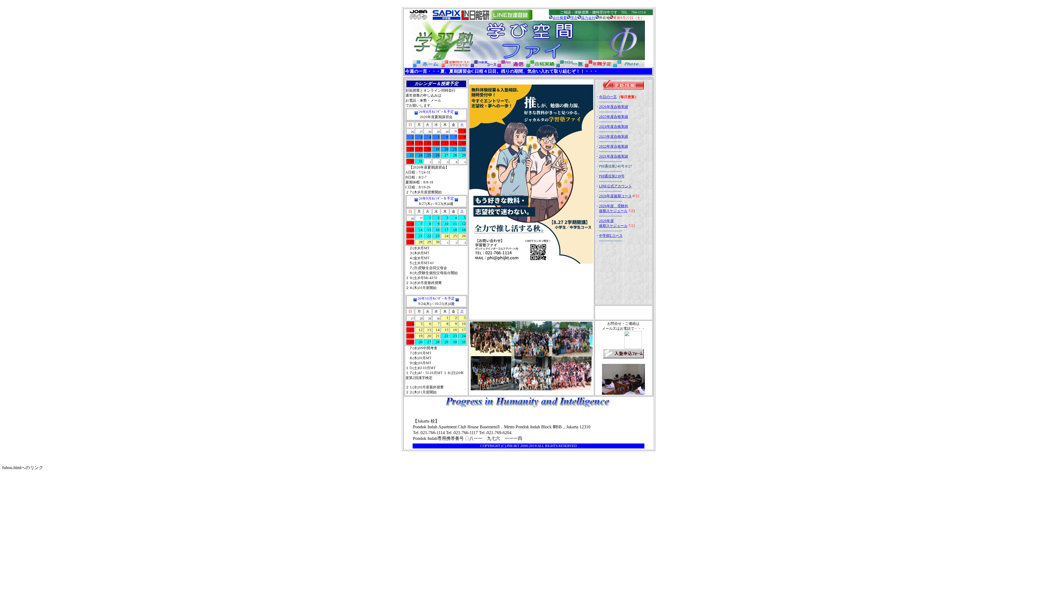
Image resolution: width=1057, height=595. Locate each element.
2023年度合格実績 (613, 136)
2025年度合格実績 (613, 117)
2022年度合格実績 (613, 146)
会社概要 (559, 18)
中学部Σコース (611, 236)
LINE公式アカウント (615, 186)
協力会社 (588, 18)
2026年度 (606, 221)
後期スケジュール (613, 211)
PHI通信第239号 (612, 176)
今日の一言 (608, 97)
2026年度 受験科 (613, 206)
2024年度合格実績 (613, 127)
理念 (573, 18)
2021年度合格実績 (613, 156)
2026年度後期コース (615, 196)
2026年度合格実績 (613, 107)
